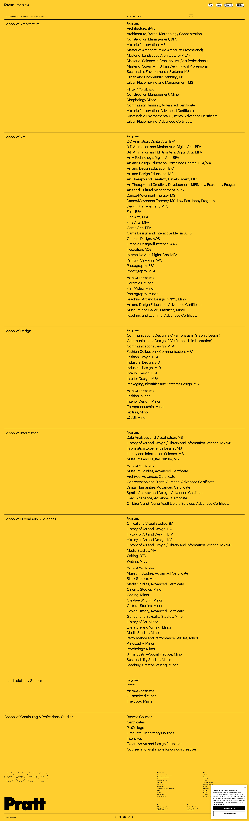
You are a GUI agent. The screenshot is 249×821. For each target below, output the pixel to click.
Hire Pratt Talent (161, 796)
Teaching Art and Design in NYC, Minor (157, 299)
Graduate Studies (162, 780)
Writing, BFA (136, 556)
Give (210, 5)
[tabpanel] (124, 384)
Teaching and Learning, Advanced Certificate (162, 315)
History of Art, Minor (142, 622)
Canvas (205, 776)
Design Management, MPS (147, 206)
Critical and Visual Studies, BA (150, 523)
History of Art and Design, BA (149, 529)
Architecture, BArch (142, 28)
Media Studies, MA (141, 550)
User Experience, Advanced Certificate (157, 498)
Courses (159, 782)
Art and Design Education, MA (150, 173)
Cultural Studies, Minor (144, 605)
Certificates (136, 722)
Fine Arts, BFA (137, 217)
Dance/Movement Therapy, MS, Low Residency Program (171, 200)
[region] (229, 802)
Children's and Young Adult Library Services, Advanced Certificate (178, 503)
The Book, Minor (139, 701)
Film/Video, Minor (141, 288)
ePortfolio (205, 774)
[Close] (245, 788)
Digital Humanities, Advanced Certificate (158, 487)
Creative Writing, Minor (144, 600)
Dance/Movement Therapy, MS (151, 195)
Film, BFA (134, 211)
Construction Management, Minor (153, 94)
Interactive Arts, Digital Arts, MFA (152, 254)
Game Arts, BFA (139, 228)
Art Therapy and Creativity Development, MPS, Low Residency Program (182, 184)
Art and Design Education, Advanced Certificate (164, 304)
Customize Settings (229, 813)
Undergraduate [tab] (13, 16)
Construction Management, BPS (152, 39)
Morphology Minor (141, 100)
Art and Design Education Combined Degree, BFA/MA (169, 163)
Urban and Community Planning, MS (155, 77)
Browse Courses (139, 717)
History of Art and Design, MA (150, 539)
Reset (191, 16)
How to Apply (9, 777)
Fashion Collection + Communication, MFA (160, 351)
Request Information (20, 777)
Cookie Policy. (220, 804)
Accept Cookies (229, 808)
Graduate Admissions (163, 776)
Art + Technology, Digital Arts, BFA (153, 157)
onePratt (205, 778)
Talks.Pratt (206, 788)
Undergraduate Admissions (164, 774)
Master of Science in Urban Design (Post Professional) (168, 66)
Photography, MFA (141, 271)
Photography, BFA (141, 265)
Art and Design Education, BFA (150, 168)
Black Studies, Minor (143, 578)
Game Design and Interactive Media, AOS (159, 233)
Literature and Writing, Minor (149, 627)
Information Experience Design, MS (154, 448)
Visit (42, 777)
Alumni (159, 790)
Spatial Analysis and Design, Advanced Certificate (165, 492)
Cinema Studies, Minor (144, 589)
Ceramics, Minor (140, 283)
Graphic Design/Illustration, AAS (152, 244)
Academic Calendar (208, 792)
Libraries (205, 794)
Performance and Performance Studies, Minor (162, 638)
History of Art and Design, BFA (150, 534)
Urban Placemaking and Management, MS (160, 82)
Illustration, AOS (139, 249)
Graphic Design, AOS (143, 238)
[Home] (25, 803)
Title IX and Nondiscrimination (165, 788)
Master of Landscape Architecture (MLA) (158, 55)
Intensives (134, 738)
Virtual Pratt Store (208, 796)
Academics (160, 778)
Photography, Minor (142, 294)
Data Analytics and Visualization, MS (155, 437)
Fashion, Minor (138, 396)
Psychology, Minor (141, 649)
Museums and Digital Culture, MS (153, 459)
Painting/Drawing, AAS (144, 260)
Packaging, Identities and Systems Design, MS (163, 384)
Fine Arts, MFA (138, 222)
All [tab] (5, 16)
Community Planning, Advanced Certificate (161, 105)
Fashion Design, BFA (142, 357)
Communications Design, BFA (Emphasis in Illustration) (169, 340)
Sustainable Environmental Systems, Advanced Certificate (172, 116)
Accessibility (160, 786)
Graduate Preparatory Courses (150, 733)
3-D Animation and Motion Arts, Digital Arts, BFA (164, 146)
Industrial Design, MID (144, 367)
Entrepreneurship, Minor (145, 406)
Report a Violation (208, 784)
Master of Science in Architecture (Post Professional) (167, 60)
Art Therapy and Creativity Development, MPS (162, 179)
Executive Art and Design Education (154, 743)
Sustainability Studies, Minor (149, 659)
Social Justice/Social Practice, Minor (155, 654)
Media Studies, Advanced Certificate (155, 584)
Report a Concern (208, 782)
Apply (219, 5)
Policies (205, 780)
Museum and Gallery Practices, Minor (156, 310)
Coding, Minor (138, 595)
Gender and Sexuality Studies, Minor (155, 616)
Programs (21, 5)
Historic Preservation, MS (146, 44)
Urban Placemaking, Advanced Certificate (159, 121)
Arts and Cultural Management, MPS (155, 190)
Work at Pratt (160, 794)
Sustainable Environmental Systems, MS (158, 71)
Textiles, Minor (138, 412)
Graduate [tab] (24, 16)
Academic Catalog (208, 790)
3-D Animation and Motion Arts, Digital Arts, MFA (164, 152)
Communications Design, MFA (150, 346)
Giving (159, 792)
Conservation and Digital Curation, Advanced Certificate (170, 482)
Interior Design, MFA (142, 378)
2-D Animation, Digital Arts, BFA (151, 141)
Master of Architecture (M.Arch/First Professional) (165, 50)
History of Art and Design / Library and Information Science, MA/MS (179, 443)
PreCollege (135, 727)
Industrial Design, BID (143, 362)
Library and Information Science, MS (155, 453)
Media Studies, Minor (143, 632)
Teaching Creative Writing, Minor (152, 665)
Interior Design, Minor (143, 401)
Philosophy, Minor (140, 643)
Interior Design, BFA (142, 373)
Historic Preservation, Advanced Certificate (160, 110)
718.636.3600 (160, 809)
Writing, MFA (137, 561)
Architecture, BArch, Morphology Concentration (164, 34)
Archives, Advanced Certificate (151, 476)
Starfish (205, 786)
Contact (32, 777)
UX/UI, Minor (136, 417)
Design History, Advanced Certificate (155, 611)
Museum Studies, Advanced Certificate (157, 471)
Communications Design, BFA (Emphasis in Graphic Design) (173, 335)
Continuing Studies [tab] (37, 16)
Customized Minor (141, 696)
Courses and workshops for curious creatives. (162, 749)
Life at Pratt (160, 784)
